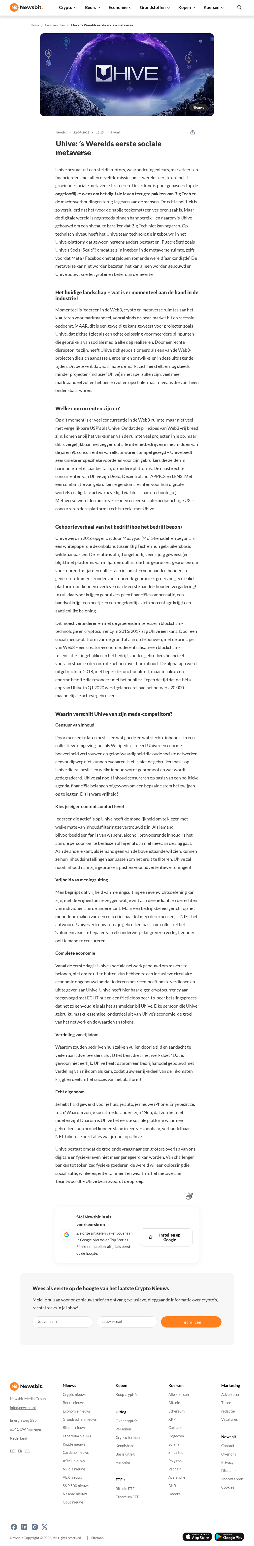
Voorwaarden (232, 1479)
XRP (172, 1419)
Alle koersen (178, 1394)
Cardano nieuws (76, 1453)
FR (20, 1451)
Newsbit (61, 132)
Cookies (227, 1487)
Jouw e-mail (112, 1321)
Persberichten (55, 25)
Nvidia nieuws (74, 1469)
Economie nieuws (77, 1411)
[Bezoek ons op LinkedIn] (24, 1527)
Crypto (65, 7)
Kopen (184, 7)
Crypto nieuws (74, 1394)
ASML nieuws (74, 1461)
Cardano (175, 1428)
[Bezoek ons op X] (44, 1527)
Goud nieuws (73, 1502)
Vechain (174, 1469)
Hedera (174, 1494)
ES (27, 1451)
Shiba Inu (175, 1453)
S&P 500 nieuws (76, 1486)
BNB (172, 1486)
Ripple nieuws (74, 1444)
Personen (123, 1429)
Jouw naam (47, 1321)
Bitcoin (174, 1403)
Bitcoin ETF (125, 1489)
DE (12, 1451)
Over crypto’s (127, 1421)
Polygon (175, 1461)
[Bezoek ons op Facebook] (14, 1527)
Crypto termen (128, 1437)
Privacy (227, 1462)
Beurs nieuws (74, 1403)
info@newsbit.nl (23, 1408)
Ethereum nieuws (77, 1436)
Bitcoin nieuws (75, 1428)
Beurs (90, 7)
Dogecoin (176, 1436)
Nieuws (198, 107)
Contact (227, 1446)
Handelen (123, 1462)
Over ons (228, 1454)
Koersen (212, 7)
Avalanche (176, 1477)
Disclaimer (230, 1471)
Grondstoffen (153, 7)
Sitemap (97, 1538)
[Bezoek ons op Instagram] (35, 1527)
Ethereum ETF (127, 1497)
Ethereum (176, 1411)
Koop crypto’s (127, 1394)
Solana (173, 1444)
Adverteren (230, 1394)
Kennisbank (125, 1446)
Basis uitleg (125, 1454)
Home (35, 25)
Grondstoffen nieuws (80, 1419)
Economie (118, 7)
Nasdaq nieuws (75, 1494)
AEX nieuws (72, 1477)
